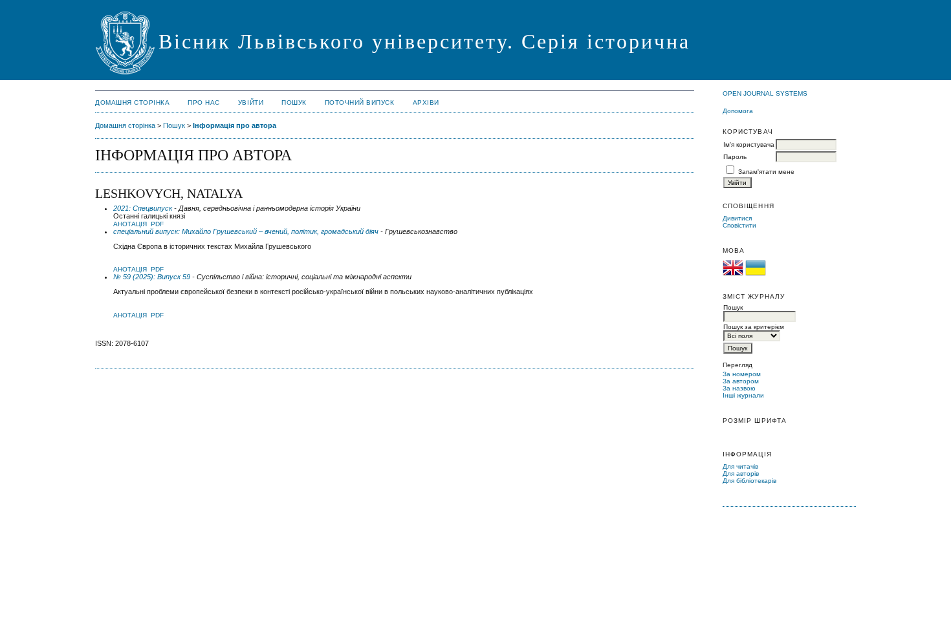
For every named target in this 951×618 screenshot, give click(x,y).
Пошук (294, 102)
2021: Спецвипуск (142, 208)
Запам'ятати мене (766, 171)
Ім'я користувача (748, 144)
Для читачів (740, 466)
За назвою (739, 388)
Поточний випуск (360, 102)
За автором (741, 381)
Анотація (130, 224)
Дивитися (737, 218)
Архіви (426, 102)
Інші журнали (743, 395)
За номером (742, 374)
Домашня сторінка (132, 102)
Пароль (735, 156)
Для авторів (741, 473)
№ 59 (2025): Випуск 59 (151, 277)
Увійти (250, 102)
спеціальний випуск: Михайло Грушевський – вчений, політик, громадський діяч (245, 231)
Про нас (204, 102)
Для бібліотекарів (749, 480)
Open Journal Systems (765, 93)
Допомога (738, 110)
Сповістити (739, 225)
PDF (157, 224)
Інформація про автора (234, 125)
